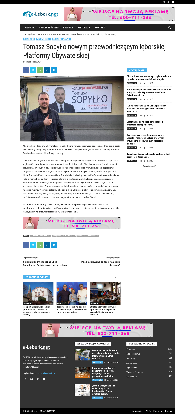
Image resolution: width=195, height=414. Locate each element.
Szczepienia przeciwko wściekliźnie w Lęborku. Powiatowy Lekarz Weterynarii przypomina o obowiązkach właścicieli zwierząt (146, 139)
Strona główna (29, 34)
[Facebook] (159, 2)
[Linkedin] (47, 70)
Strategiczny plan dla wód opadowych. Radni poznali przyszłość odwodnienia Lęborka (103, 310)
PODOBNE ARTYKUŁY (36, 277)
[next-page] (119, 277)
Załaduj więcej (149, 166)
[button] (169, 27)
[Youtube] (173, 2)
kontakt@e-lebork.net (46, 373)
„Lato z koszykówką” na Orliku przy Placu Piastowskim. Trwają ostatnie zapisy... (103, 389)
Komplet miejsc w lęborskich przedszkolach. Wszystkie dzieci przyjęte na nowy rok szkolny (36, 310)
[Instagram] (163, 2)
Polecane (42, 34)
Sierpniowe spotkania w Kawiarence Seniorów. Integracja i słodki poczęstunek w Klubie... (103, 372)
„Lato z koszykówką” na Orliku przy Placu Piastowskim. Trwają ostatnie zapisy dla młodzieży (147, 108)
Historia (83, 27)
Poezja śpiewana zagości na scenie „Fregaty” (100, 263)
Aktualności (43, 39)
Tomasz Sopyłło (91, 236)
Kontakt (100, 27)
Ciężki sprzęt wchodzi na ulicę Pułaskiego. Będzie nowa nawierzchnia (45, 263)
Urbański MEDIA (47, 411)
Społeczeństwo (48, 27)
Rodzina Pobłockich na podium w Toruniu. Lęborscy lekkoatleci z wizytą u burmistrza (72, 309)
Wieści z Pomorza (134, 372)
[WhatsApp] (40, 70)
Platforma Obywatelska (40, 236)
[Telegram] (54, 70)
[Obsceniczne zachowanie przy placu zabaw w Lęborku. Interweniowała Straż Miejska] (82, 354)
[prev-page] (115, 277)
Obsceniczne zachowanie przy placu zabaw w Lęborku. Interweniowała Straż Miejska (149, 78)
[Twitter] (168, 2)
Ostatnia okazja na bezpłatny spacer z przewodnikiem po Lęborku (145, 123)
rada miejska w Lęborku (72, 236)
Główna (30, 27)
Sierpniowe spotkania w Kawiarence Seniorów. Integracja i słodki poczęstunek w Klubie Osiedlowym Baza (149, 92)
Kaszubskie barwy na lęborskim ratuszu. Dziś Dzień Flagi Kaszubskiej (148, 155)
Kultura (68, 27)
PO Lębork (57, 236)
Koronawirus (131, 377)
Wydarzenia (131, 367)
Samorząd (130, 358)
